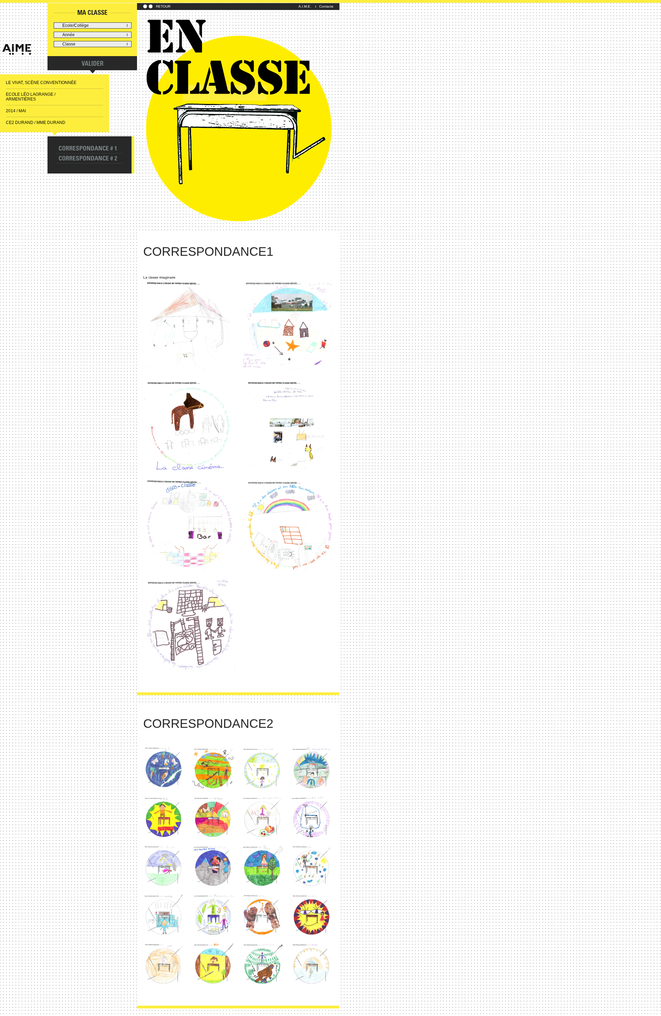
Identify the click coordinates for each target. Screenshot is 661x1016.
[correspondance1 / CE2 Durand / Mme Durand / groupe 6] (289, 525)
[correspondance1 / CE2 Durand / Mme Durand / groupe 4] (289, 425)
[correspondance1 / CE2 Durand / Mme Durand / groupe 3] (189, 425)
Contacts (326, 6)
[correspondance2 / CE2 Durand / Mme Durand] (164, 768)
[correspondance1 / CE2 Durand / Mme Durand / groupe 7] (189, 625)
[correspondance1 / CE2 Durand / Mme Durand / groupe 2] (289, 325)
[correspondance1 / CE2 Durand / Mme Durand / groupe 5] (189, 525)
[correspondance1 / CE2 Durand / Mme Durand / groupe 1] (189, 325)
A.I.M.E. (304, 6)
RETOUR (163, 6)
